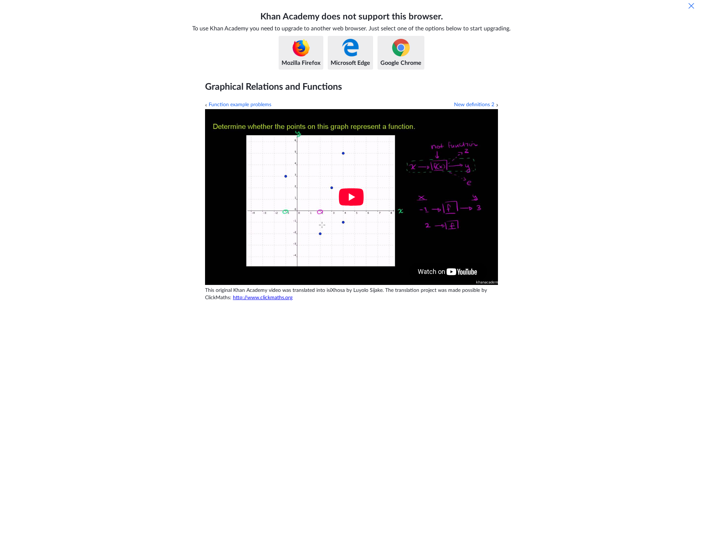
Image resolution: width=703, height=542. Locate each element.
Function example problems (240, 104)
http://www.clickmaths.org (263, 297)
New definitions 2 (474, 104)
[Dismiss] (691, 6)
